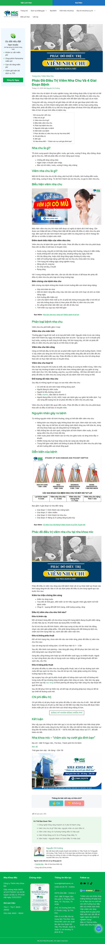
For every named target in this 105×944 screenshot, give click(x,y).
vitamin (45, 395)
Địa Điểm (53, 11)
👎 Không (74, 803)
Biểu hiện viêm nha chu (43, 123)
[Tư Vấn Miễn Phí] (98, 928)
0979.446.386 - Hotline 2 (65, 893)
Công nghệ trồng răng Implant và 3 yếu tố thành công (59, 825)
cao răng (49, 683)
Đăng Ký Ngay (13, 80)
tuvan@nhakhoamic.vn (64, 883)
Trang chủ (24, 11)
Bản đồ (35, 747)
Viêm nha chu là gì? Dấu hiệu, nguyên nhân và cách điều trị (61, 828)
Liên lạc (35, 17)
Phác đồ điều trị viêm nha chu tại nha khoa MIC (52, 133)
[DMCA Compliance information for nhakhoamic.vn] (97, 890)
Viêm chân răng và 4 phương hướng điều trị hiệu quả (59, 832)
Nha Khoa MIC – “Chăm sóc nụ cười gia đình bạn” (53, 141)
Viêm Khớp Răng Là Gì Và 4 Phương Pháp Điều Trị (58, 835)
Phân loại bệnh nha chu (43, 125)
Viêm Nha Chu (48, 76)
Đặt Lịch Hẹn (25, 17)
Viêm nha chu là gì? (42, 120)
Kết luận (38, 139)
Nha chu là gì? (39, 118)
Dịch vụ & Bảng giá (37, 11)
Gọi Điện (78, 3)
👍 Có (56, 803)
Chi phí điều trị (40, 136)
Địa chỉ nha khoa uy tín (85, 11)
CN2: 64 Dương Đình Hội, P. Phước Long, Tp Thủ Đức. (65, 910)
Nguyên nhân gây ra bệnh (44, 128)
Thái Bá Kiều (39, 864)
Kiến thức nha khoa (67, 11)
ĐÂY (89, 730)
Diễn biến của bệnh (42, 131)
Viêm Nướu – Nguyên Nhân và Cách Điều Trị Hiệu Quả (59, 838)
